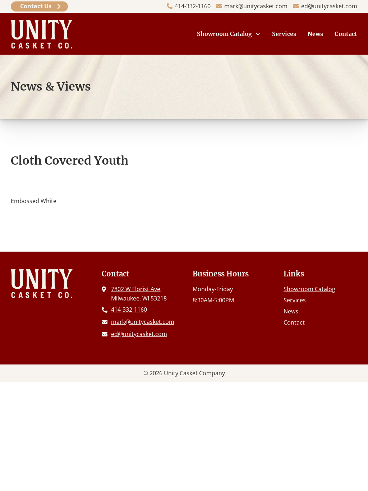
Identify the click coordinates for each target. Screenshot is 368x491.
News (315, 33)
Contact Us (35, 6)
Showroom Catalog (224, 33)
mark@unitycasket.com (256, 6)
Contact (346, 33)
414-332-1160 (193, 6)
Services (284, 33)
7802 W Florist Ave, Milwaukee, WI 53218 (139, 293)
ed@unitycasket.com (329, 6)
